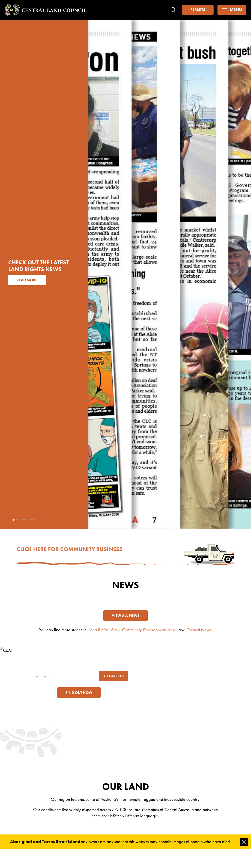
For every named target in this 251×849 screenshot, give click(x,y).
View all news (125, 615)
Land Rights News (104, 630)
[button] (14, 520)
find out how (79, 692)
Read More (29, 293)
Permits (197, 9)
